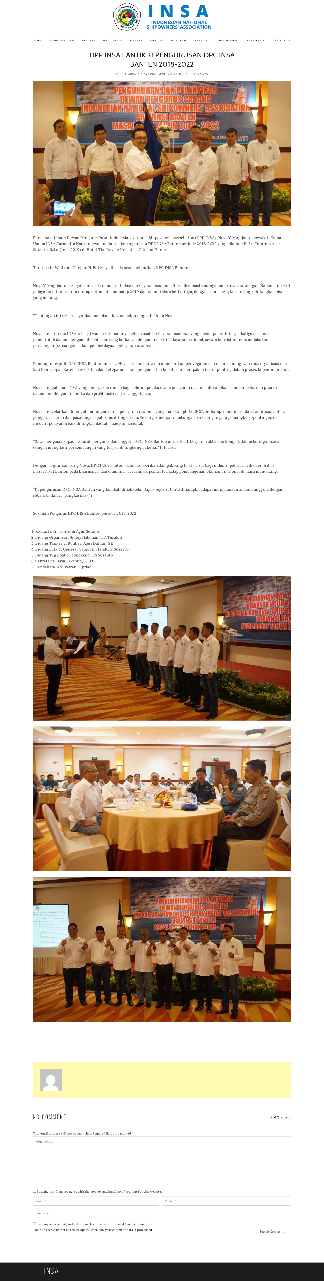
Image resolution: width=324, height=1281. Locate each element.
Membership (255, 40)
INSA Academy (228, 40)
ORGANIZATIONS (63, 40)
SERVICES (156, 40)
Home (38, 40)
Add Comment (280, 1117)
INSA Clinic (202, 40)
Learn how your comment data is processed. (121, 1230)
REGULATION (113, 40)
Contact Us (281, 40)
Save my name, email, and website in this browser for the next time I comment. (93, 1224)
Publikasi (179, 40)
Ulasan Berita (178, 73)
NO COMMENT (50, 1117)
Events (136, 40)
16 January (131, 73)
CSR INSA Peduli (155, 73)
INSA (52, 1271)
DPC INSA (88, 40)
